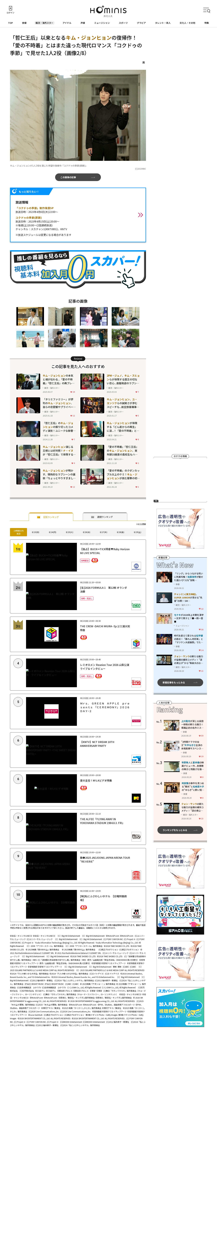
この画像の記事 (68, 177)
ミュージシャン (102, 22)
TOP (10, 22)
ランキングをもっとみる (175, 830)
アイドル (67, 22)
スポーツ (123, 22)
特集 (206, 22)
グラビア (141, 22)
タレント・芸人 (163, 22)
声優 (83, 22)
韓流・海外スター (44, 22)
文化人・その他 (187, 22)
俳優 (24, 22)
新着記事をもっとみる (174, 682)
